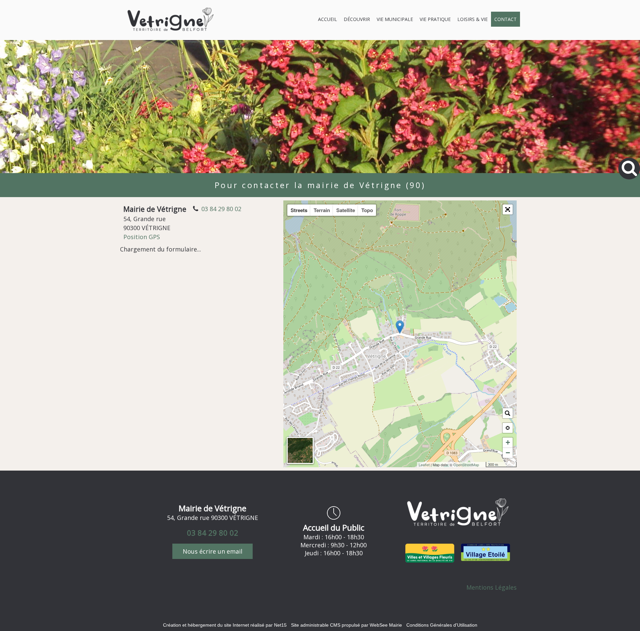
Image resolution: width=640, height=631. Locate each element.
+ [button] (508, 442)
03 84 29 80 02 (221, 209)
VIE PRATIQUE (435, 19)
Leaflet (424, 464)
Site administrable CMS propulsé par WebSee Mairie (346, 625)
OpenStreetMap (466, 464)
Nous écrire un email (212, 551)
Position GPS (141, 237)
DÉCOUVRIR (357, 19)
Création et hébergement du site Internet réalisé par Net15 (225, 625)
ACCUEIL (327, 19)
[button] (508, 209)
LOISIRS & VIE (472, 19)
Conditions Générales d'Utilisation (441, 625)
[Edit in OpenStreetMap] (483, 464)
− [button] (508, 453)
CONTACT (505, 19)
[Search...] (508, 413)
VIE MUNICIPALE (395, 19)
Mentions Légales (491, 587)
